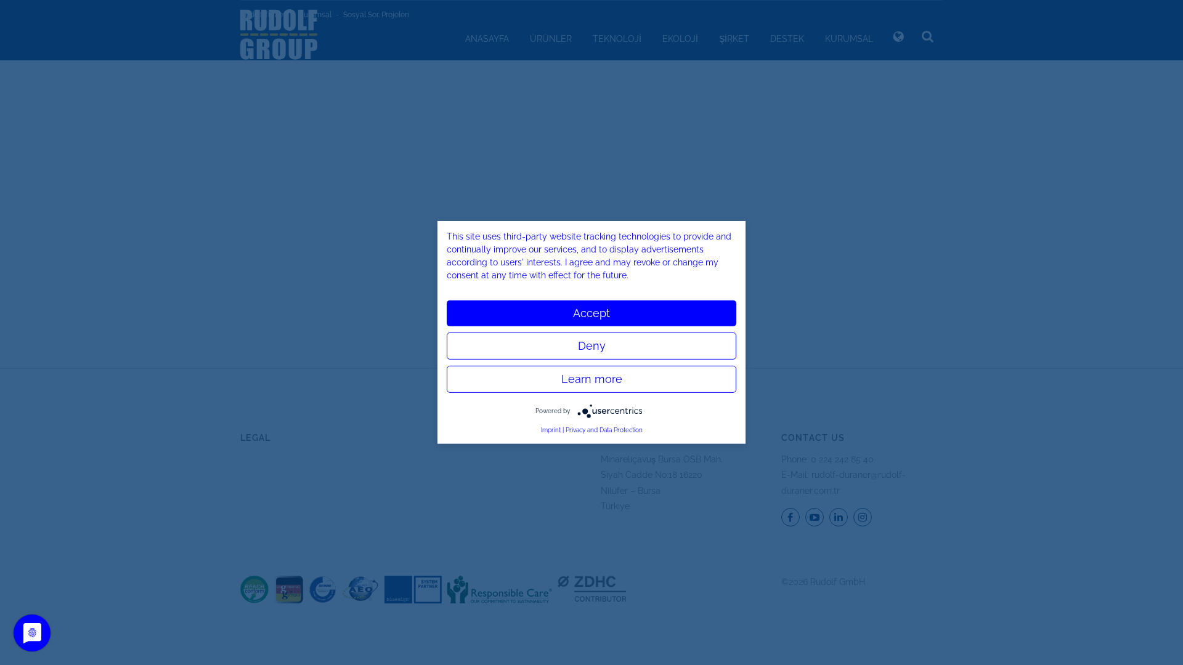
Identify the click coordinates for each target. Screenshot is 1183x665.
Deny (592, 345)
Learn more (591, 379)
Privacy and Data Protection (604, 430)
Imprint (551, 430)
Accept (591, 313)
